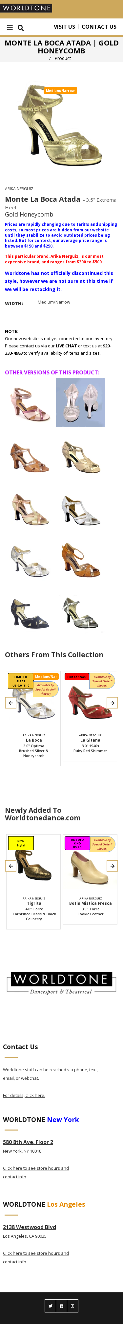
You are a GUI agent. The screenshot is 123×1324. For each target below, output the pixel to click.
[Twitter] (50, 1305)
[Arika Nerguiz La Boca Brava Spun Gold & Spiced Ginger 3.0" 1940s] (29, 506)
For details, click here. (24, 1095)
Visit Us (64, 26)
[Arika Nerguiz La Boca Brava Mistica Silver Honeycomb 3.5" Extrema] (80, 402)
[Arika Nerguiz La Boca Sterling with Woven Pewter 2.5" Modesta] (80, 610)
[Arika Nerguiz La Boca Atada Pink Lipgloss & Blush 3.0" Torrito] (29, 402)
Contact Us (99, 26)
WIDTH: (14, 303)
